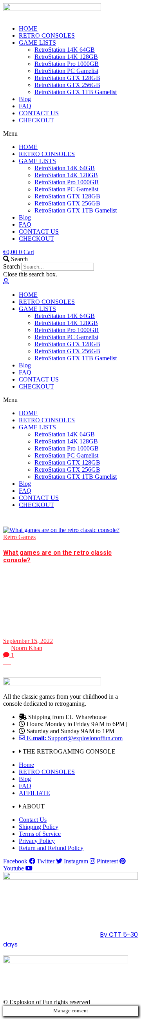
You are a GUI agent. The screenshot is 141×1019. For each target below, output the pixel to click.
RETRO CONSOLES (47, 35)
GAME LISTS (37, 42)
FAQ (25, 106)
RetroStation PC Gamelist (66, 70)
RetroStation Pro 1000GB (66, 63)
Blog (25, 99)
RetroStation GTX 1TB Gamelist (75, 92)
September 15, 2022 (28, 641)
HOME (28, 28)
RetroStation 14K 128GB (66, 56)
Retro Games (19, 537)
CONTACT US (39, 113)
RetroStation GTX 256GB (67, 85)
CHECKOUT (36, 120)
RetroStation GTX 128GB (67, 77)
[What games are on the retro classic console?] (61, 530)
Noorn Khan (26, 648)
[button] (70, 133)
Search (11, 266)
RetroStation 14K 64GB (64, 49)
